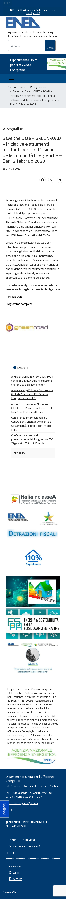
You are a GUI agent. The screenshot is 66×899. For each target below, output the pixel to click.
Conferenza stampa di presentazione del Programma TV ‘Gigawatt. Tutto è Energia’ (32, 439)
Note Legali (29, 840)
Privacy (12, 840)
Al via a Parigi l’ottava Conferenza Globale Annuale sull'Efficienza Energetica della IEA (32, 394)
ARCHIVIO (19, 453)
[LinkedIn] (60, 180)
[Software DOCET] (33, 591)
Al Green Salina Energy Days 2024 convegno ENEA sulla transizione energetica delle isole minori (32, 380)
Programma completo (19, 304)
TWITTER (16, 873)
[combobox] (22, 45)
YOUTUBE (16, 879)
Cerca (50, 47)
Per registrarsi (14, 296)
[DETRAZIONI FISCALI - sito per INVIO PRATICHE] (33, 525)
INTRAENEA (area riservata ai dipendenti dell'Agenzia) (34, 11)
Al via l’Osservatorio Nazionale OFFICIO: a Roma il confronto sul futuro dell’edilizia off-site (31, 408)
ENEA (7, 3)
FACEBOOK (15, 866)
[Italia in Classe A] (33, 499)
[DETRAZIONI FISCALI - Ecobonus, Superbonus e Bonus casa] (33, 558)
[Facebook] (42, 180)
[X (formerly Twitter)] (51, 180)
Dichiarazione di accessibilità (24, 846)
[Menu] (11, 79)
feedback (4, 809)
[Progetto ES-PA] (33, 623)
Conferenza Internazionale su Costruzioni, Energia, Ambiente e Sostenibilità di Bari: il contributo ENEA (31, 423)
